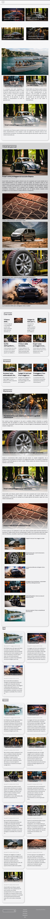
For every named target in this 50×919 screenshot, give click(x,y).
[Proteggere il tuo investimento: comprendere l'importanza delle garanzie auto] (13, 81)
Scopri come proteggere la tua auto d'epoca (36, 18)
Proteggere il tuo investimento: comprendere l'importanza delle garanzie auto (14, 86)
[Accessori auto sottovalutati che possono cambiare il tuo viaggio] (10, 367)
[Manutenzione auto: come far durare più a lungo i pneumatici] (25, 263)
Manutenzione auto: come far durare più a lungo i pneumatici (19, 277)
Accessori (25, 913)
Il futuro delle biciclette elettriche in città (13, 220)
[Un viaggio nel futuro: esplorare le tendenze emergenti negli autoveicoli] (36, 638)
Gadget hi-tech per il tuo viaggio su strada (14, 249)
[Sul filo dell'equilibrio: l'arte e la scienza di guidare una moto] (10, 338)
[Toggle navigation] (3, 2)
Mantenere (25, 915)
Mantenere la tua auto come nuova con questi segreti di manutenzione (36, 38)
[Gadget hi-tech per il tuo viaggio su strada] (25, 235)
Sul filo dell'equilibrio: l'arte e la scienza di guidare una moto (12, 779)
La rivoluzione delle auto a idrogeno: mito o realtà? (16, 305)
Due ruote (25, 911)
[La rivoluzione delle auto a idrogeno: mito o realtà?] (25, 291)
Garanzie (25, 909)
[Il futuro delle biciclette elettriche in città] (25, 206)
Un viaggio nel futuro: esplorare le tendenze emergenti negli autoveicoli (11, 20)
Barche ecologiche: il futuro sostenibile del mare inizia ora (24, 64)
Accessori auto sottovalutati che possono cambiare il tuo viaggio (12, 38)
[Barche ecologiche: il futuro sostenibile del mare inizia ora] (15, 615)
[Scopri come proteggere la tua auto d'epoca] (36, 81)
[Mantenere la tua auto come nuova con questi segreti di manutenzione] (25, 407)
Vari (25, 917)
